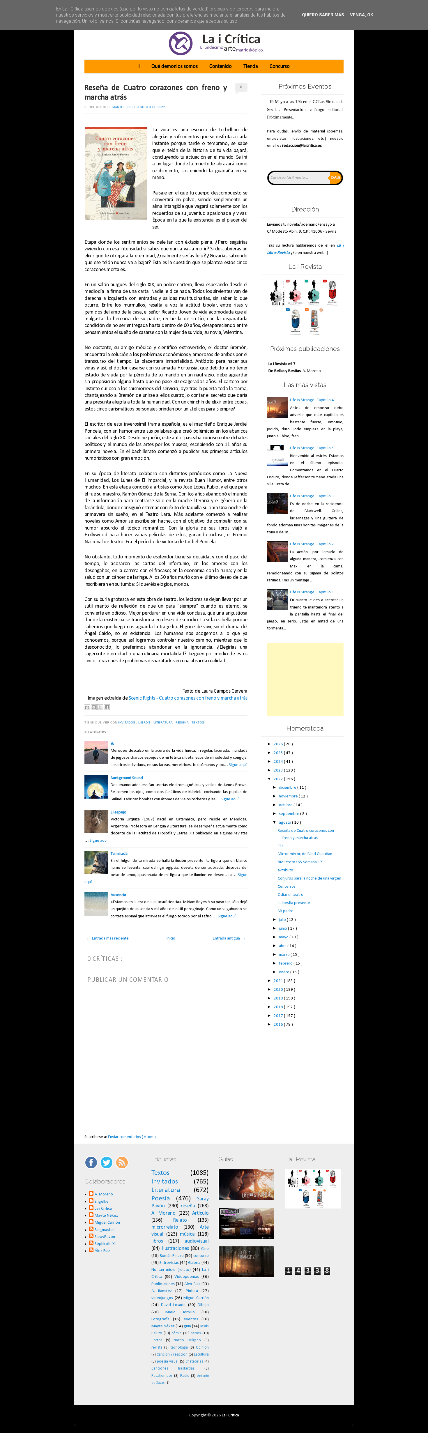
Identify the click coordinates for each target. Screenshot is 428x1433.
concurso (201, 1256)
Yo (112, 744)
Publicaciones (163, 1284)
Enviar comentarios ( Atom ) (132, 1137)
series (196, 1333)
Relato (180, 1220)
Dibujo (203, 1305)
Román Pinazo (172, 1256)
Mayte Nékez (106, 1215)
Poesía (160, 1198)
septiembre (289, 814)
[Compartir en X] (100, 707)
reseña (183, 722)
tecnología (179, 1347)
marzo (285, 955)
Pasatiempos (162, 1376)
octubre (286, 805)
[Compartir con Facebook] (107, 707)
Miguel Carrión (107, 1222)
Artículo (200, 1213)
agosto (285, 822)
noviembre (289, 796)
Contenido (220, 66)
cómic (176, 1333)
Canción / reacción (172, 1354)
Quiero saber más (323, 14)
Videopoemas (186, 1277)
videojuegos (162, 1298)
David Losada (173, 1305)
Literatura (163, 722)
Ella (281, 846)
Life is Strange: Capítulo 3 (312, 496)
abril (283, 946)
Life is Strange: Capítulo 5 (312, 448)
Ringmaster (104, 1230)
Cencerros (287, 886)
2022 (279, 779)
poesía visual (167, 1361)
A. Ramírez (161, 1291)
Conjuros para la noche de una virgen (309, 878)
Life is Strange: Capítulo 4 (312, 400)
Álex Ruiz (102, 1251)
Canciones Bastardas (172, 1368)
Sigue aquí (238, 765)
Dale (335, 178)
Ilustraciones (175, 1248)
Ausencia (118, 895)
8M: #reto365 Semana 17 (300, 862)
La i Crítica (103, 1208)
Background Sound (127, 778)
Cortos (156, 1340)
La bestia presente (294, 903)
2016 (279, 1024)
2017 (279, 1016)
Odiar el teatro (290, 895)
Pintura (192, 1291)
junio (283, 928)
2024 (279, 762)
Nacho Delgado (187, 1340)
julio (283, 920)
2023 (279, 770)
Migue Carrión (196, 1298)
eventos (191, 1319)
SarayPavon (105, 1237)
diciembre (288, 788)
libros (144, 722)
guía (187, 1326)
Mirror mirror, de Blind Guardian (305, 854)
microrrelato (164, 1227)
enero (284, 972)
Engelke (102, 1202)
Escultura (201, 1354)
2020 (279, 990)
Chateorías (194, 1361)
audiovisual (197, 1241)
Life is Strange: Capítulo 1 (312, 592)
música (187, 1234)
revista (156, 1347)
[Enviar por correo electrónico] (87, 707)
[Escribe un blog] (94, 707)
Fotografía (160, 1319)
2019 (279, 998)
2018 (279, 1007)
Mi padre (285, 911)
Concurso (280, 66)
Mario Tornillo (179, 1312)
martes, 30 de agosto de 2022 (138, 107)
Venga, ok (361, 14)
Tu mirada (119, 854)
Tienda (250, 66)
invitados (127, 722)
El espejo (118, 812)
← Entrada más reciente (107, 938)
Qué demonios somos (174, 66)
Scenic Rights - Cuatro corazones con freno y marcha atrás (188, 698)
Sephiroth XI (105, 1244)
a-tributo (285, 870)
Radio (185, 1376)
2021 (279, 981)
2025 (279, 753)
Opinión (202, 1347)
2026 (279, 744)
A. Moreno (104, 1194)
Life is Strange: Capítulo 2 (312, 544)
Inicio (171, 938)
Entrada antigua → (229, 938)
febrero (286, 963)
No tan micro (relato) (171, 1270)
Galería (194, 1263)
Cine (205, 1249)
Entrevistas (169, 1263)
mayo (284, 937)
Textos (199, 722)
